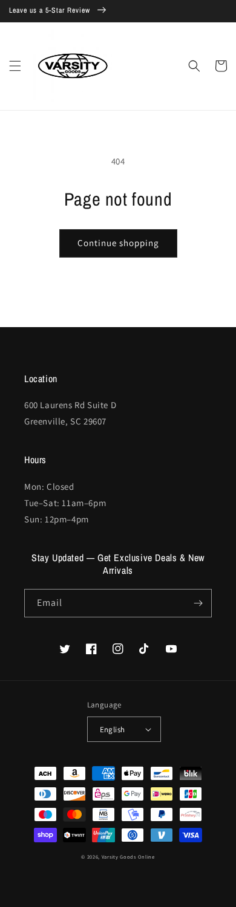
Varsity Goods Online (128, 856)
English (112, 729)
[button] (15, 66)
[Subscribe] (198, 603)
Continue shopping (118, 243)
